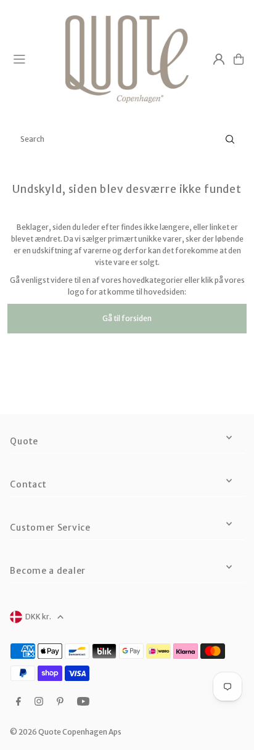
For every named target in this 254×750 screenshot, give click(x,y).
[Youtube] (83, 702)
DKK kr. (38, 616)
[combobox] (127, 139)
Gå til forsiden (127, 318)
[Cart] (239, 59)
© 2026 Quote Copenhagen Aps (65, 731)
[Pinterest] (60, 702)
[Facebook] (18, 702)
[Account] (218, 59)
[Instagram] (39, 702)
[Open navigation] (34, 58)
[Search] (230, 139)
